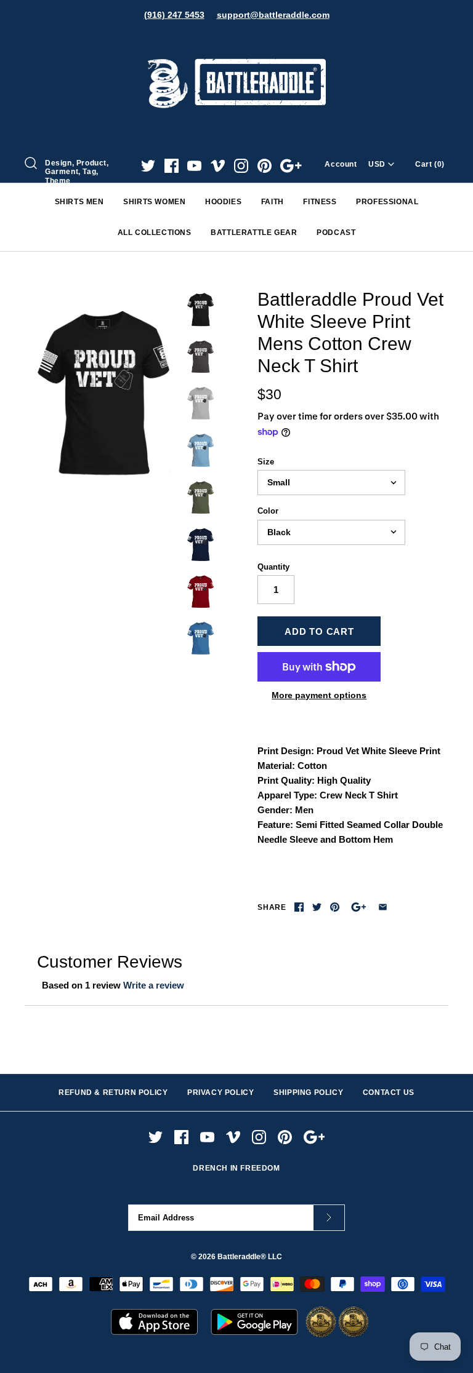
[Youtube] (194, 166)
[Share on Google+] (359, 907)
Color (267, 510)
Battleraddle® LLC (249, 1256)
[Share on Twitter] (316, 907)
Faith (272, 201)
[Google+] (291, 166)
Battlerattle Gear (254, 232)
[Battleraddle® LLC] (236, 41)
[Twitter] (148, 166)
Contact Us (388, 1092)
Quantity (273, 566)
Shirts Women (154, 201)
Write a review (153, 985)
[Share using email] (382, 907)
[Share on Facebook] (299, 907)
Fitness (319, 201)
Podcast (336, 232)
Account (341, 164)
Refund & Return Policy (113, 1092)
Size (265, 461)
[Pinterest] (264, 166)
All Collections (155, 232)
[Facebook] (171, 166)
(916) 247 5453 (174, 15)
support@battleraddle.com (273, 15)
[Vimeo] (218, 166)
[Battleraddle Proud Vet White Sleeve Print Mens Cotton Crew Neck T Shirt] (102, 391)
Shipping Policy (308, 1092)
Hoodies (223, 201)
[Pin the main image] (334, 907)
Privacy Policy (220, 1092)
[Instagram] (241, 166)
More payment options (319, 695)
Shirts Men (79, 201)
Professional (387, 201)
